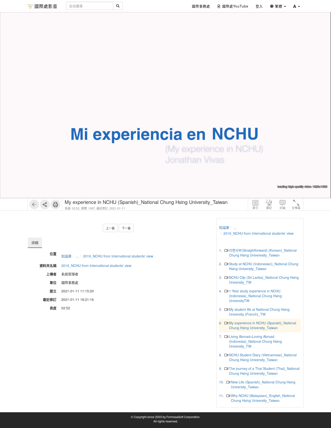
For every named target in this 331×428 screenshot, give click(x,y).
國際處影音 (45, 6)
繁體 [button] (279, 6)
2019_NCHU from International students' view (118, 256)
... (77, 256)
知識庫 (66, 256)
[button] (297, 6)
